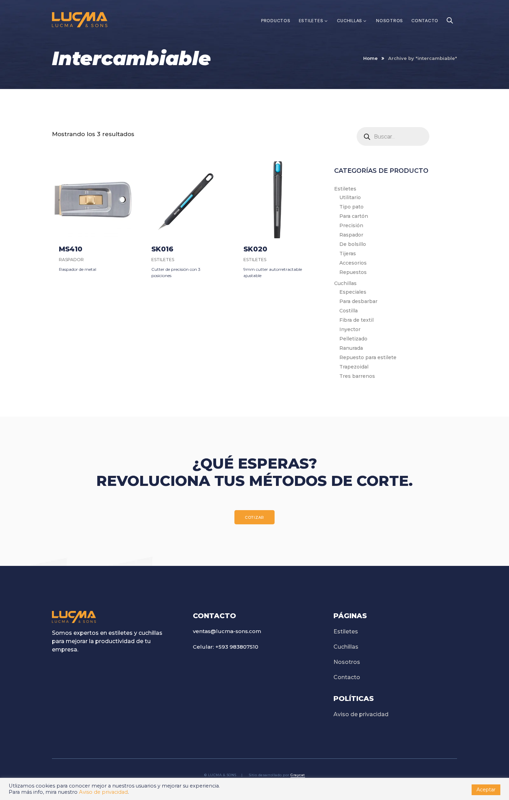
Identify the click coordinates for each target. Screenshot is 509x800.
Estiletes (345, 189)
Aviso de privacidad (361, 714)
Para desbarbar (358, 301)
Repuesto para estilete (367, 357)
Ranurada (351, 348)
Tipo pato (351, 207)
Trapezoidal (353, 367)
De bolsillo (352, 244)
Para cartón (353, 216)
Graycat (298, 775)
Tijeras (347, 253)
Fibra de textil (356, 320)
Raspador (351, 235)
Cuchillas (345, 283)
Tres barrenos (357, 376)
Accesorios (353, 263)
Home (370, 58)
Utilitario (350, 197)
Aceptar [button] (485, 789)
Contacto (346, 677)
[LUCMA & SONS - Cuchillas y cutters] (79, 19)
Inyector (349, 329)
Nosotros (346, 662)
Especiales (352, 292)
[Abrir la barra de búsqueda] (450, 12)
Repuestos (353, 272)
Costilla (348, 311)
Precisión (351, 225)
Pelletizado (353, 339)
